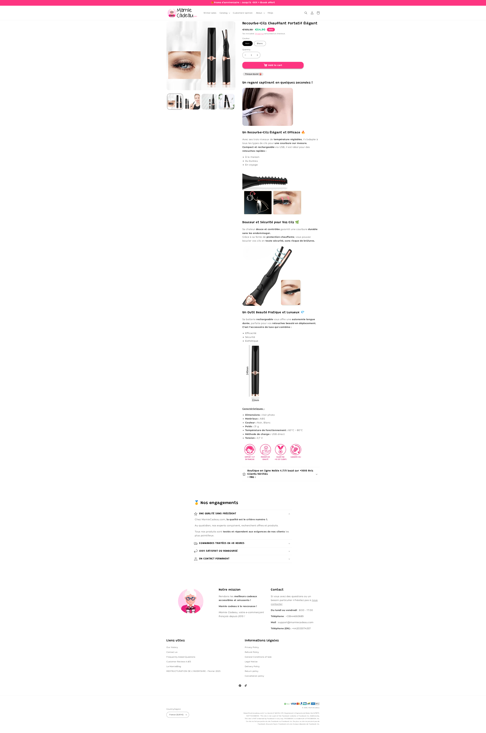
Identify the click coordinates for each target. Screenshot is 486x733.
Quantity (246, 49)
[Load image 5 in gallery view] (226, 102)
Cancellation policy (254, 676)
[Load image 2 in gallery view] (192, 102)
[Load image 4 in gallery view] (209, 102)
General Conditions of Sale (258, 657)
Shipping (259, 34)
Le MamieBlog (173, 666)
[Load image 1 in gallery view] (175, 102)
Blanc (260, 43)
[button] (224, 13)
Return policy (251, 671)
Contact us (171, 652)
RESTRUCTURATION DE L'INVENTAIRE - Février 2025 (193, 671)
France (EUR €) (176, 714)
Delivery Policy (252, 666)
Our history (172, 647)
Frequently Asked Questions (180, 657)
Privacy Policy (252, 647)
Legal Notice (251, 661)
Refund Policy (252, 652)
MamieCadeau (314, 708)
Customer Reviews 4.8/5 (178, 661)
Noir (247, 43)
